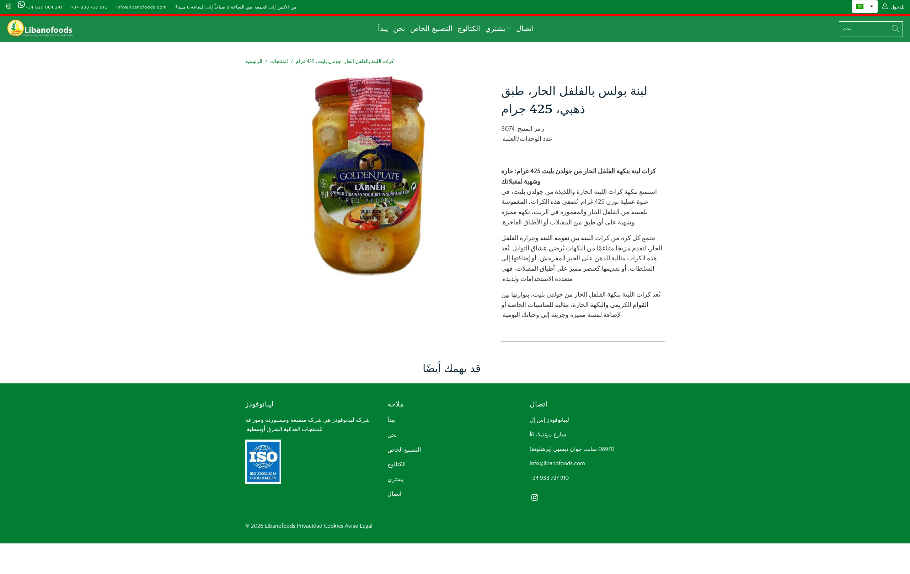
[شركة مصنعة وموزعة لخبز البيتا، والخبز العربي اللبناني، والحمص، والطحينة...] (40, 29)
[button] (865, 6)
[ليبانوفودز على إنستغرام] (8, 7)
